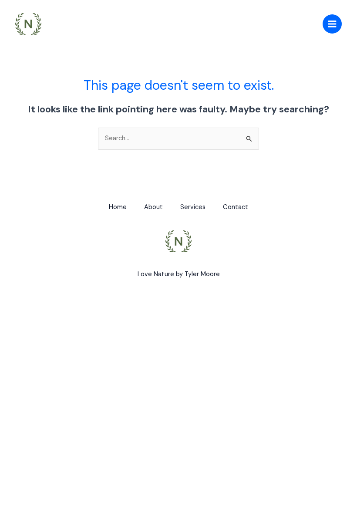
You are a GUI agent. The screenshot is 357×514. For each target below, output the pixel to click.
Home (118, 207)
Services (192, 207)
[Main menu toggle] (332, 24)
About (153, 207)
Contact (235, 207)
